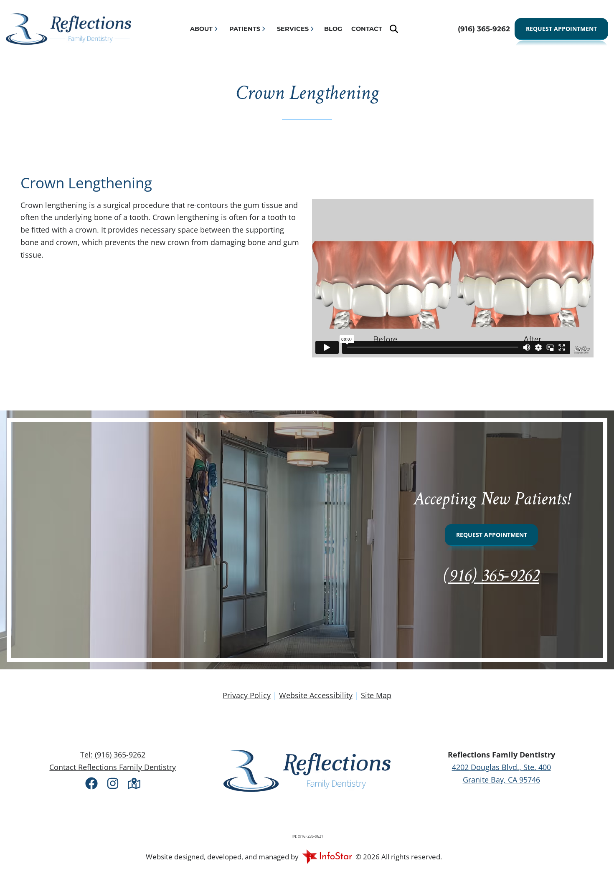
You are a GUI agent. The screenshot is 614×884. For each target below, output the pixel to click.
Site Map (376, 695)
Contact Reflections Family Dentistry (112, 767)
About (201, 29)
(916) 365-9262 (491, 577)
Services (293, 29)
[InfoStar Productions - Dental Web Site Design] (327, 856)
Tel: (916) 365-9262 (112, 755)
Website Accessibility (316, 695)
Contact (366, 29)
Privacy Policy (247, 695)
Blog (333, 29)
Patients (244, 29)
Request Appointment (561, 29)
